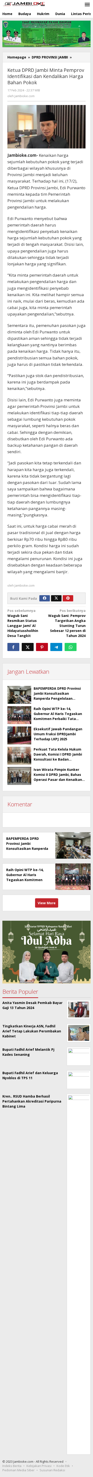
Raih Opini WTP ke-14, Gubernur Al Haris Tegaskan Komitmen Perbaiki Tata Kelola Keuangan (25, 879)
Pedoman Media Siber (18, 1470)
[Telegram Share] (56, 647)
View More (47, 903)
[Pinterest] (68, 598)
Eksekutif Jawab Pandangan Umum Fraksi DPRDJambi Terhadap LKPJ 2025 (58, 734)
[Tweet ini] (28, 647)
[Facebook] (44, 598)
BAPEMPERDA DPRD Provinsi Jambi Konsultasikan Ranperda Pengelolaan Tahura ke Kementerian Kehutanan (57, 698)
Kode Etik (63, 1466)
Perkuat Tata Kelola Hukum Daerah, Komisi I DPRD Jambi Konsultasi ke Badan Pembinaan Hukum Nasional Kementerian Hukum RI (58, 759)
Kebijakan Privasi (39, 1466)
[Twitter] (56, 598)
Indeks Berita (11, 1466)
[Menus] (87, 5)
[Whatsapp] (71, 647)
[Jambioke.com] (23, 3)
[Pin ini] (42, 647)
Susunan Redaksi (52, 1470)
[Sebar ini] (13, 647)
